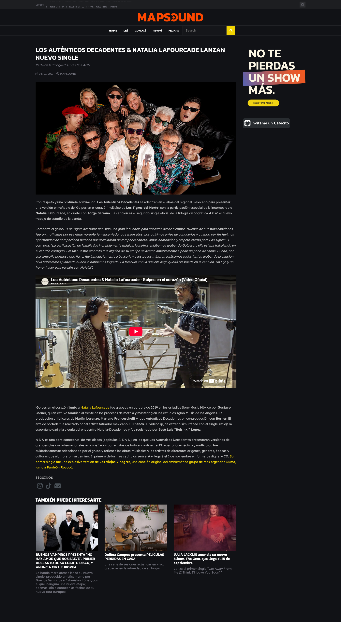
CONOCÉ (140, 30)
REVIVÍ (157, 30)
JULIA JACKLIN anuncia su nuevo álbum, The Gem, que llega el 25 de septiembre (202, 558)
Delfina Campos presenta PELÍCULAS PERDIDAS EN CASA (134, 556)
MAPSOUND (68, 73)
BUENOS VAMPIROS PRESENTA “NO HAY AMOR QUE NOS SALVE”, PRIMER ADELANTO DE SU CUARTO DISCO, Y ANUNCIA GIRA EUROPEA (65, 561)
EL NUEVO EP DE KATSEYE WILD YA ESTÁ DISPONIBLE (82, 4)
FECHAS (174, 30)
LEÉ (126, 30)
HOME (113, 30)
